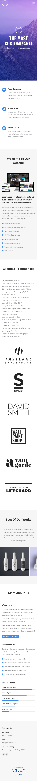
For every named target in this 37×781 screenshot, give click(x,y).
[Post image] (14, 561)
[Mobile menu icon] (33, 3)
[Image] (18, 355)
